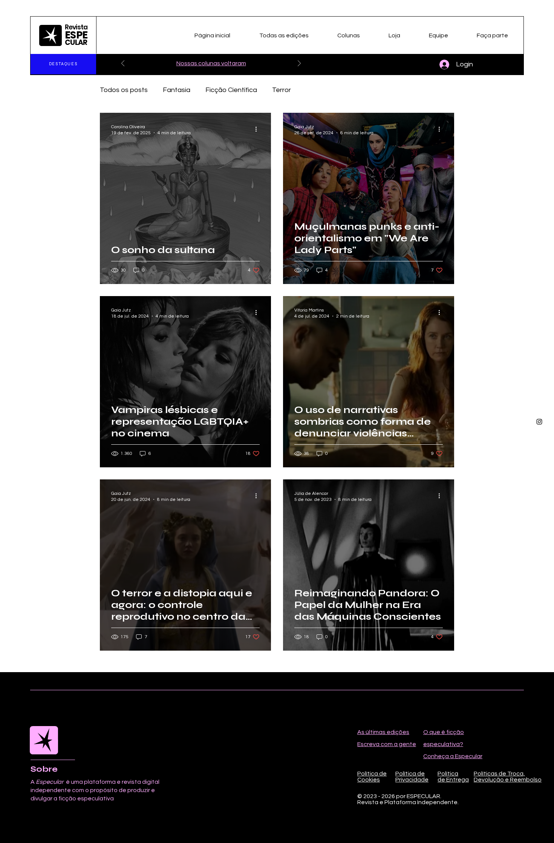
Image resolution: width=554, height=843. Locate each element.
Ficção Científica (231, 90)
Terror (281, 90)
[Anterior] (122, 64)
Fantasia (176, 90)
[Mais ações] (258, 129)
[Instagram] (539, 421)
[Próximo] (299, 64)
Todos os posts (124, 90)
